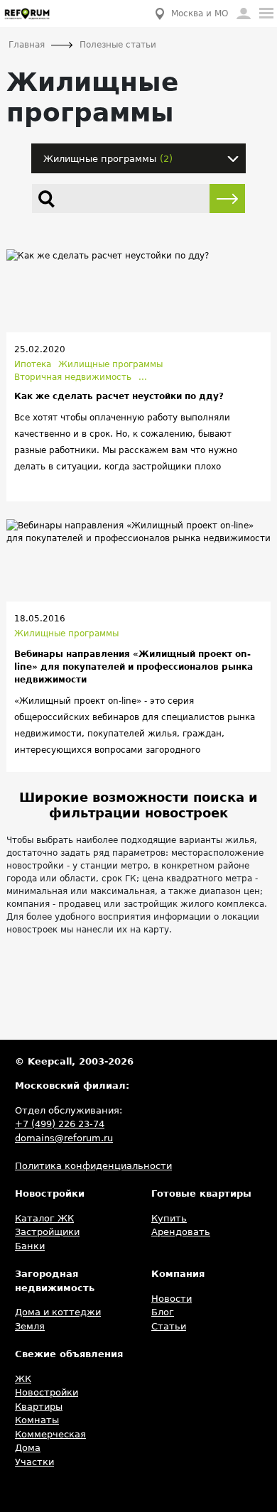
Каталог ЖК (44, 1218)
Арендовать (180, 1232)
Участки (34, 1462)
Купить (169, 1218)
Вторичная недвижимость (72, 377)
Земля (30, 1326)
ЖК (23, 1379)
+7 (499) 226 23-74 (59, 1124)
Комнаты (37, 1420)
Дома (27, 1447)
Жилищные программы (110, 364)
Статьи (168, 1326)
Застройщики (47, 1232)
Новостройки (46, 1392)
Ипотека (32, 364)
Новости (171, 1298)
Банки (30, 1246)
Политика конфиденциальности (93, 1165)
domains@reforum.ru (64, 1138)
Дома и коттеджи (58, 1312)
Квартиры (39, 1406)
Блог (162, 1312)
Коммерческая (50, 1434)
